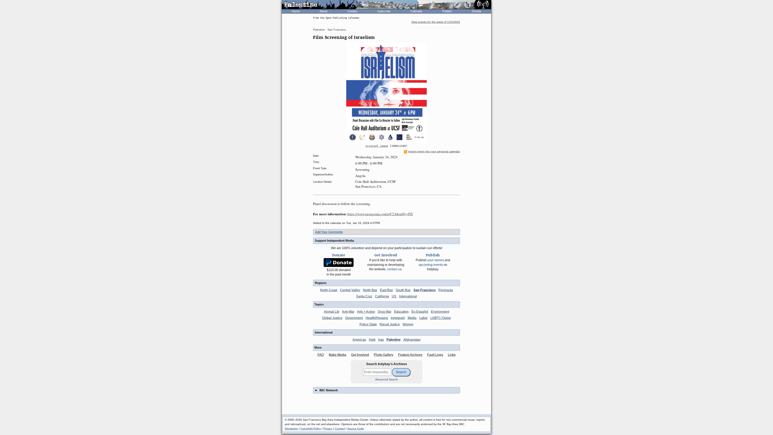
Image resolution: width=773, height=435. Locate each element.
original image (377, 145)
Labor (423, 318)
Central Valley (350, 290)
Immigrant (398, 318)
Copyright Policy (310, 428)
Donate (476, 11)
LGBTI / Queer (440, 318)
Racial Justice (390, 324)
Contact (352, 11)
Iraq (381, 339)
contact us (394, 269)
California (382, 296)
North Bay (370, 290)
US (394, 296)
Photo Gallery (383, 354)
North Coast (328, 290)
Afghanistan (412, 339)
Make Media (337, 354)
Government (354, 318)
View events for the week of (435, 22)
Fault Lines (435, 354)
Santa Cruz (364, 296)
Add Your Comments (329, 232)
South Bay (403, 290)
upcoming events (431, 264)
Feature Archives (410, 354)
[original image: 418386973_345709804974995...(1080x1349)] (386, 93)
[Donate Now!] (339, 262)
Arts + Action (366, 311)
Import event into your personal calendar (434, 151)
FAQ (320, 354)
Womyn (408, 324)
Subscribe (384, 11)
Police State (368, 324)
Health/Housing (377, 318)
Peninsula (445, 290)
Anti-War (348, 311)
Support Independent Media (334, 240)
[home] (319, 5)
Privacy (328, 428)
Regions (321, 283)
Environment (440, 311)
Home (296, 11)
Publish (447, 11)
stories (435, 260)
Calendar (416, 11)
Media (412, 318)
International (408, 296)
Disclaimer (291, 428)
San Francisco (337, 29)
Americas (359, 339)
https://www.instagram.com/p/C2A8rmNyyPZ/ (380, 214)
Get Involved (360, 354)
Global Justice (332, 318)
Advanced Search (386, 379)
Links (452, 354)
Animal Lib (331, 311)
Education (401, 311)
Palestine (319, 29)
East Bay (386, 290)
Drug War (384, 311)
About (323, 11)
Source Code (355, 428)
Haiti (372, 339)
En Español (419, 311)
